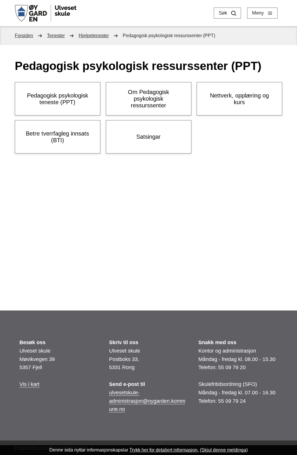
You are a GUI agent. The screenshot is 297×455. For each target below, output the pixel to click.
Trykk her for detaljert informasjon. (164, 449)
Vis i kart (29, 384)
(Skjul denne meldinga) (224, 449)
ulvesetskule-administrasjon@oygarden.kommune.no (147, 401)
